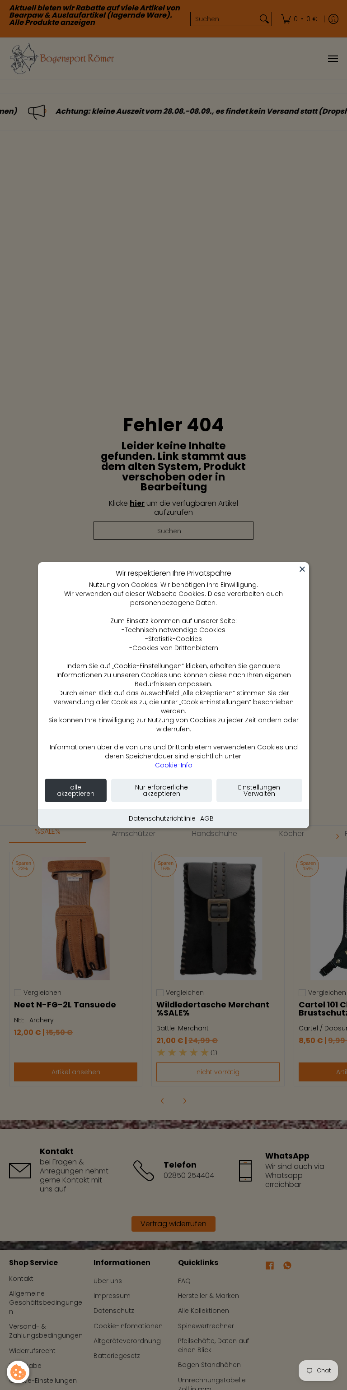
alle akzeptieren (75, 790)
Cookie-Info (173, 765)
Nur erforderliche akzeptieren (161, 790)
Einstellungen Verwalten (259, 790)
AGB (207, 818)
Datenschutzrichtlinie (162, 818)
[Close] (302, 569)
